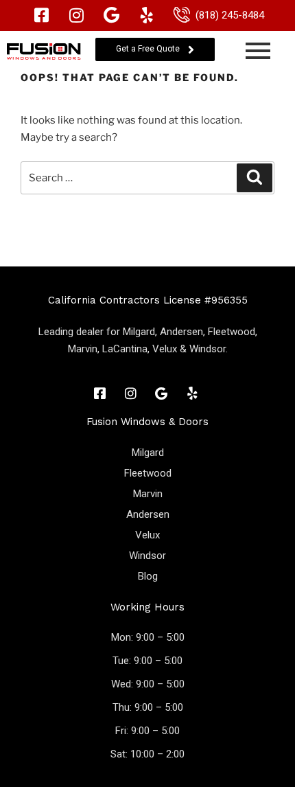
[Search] (254, 177)
